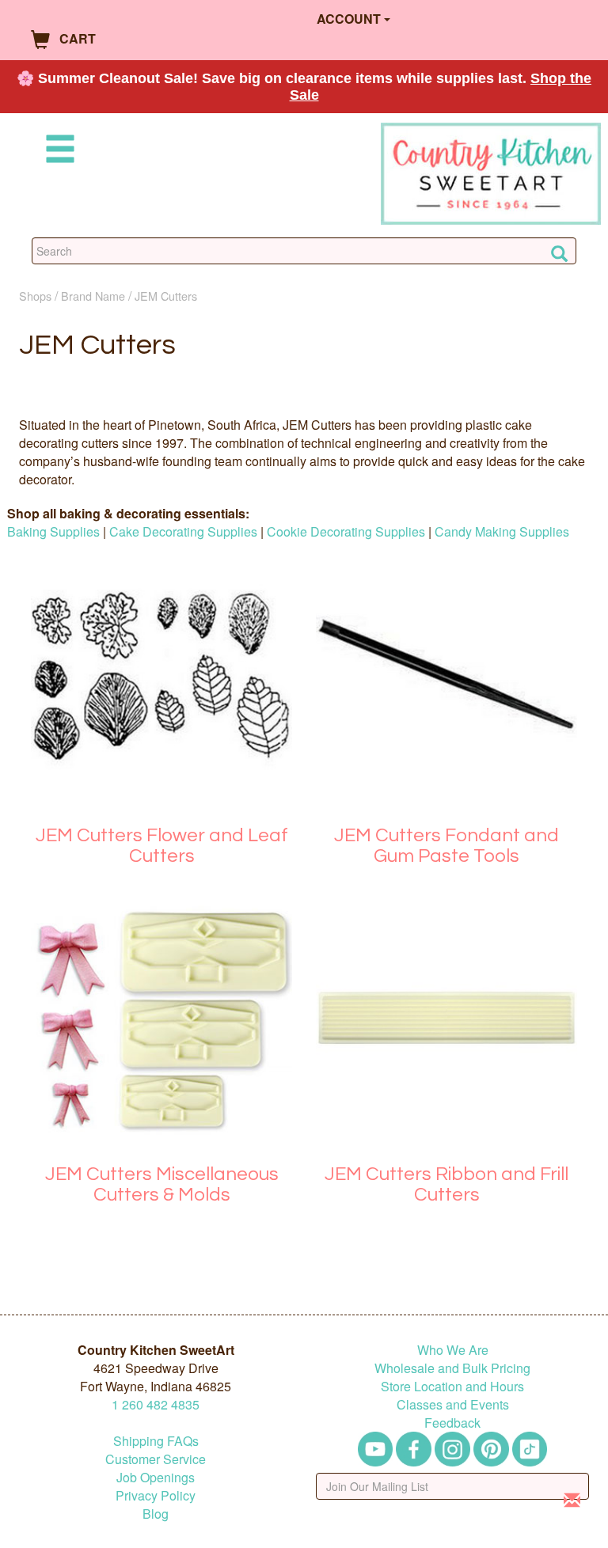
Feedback (452, 1422)
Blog (155, 1513)
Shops (35, 295)
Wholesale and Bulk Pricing (452, 1368)
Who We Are (452, 1350)
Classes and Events (453, 1404)
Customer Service (155, 1459)
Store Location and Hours (452, 1386)
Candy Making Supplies (502, 531)
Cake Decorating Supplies (183, 531)
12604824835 (156, 1404)
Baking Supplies (53, 531)
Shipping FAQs (156, 1441)
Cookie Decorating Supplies (346, 531)
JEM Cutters (166, 295)
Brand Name (93, 295)
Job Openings (155, 1477)
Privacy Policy (156, 1495)
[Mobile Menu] (57, 151)
